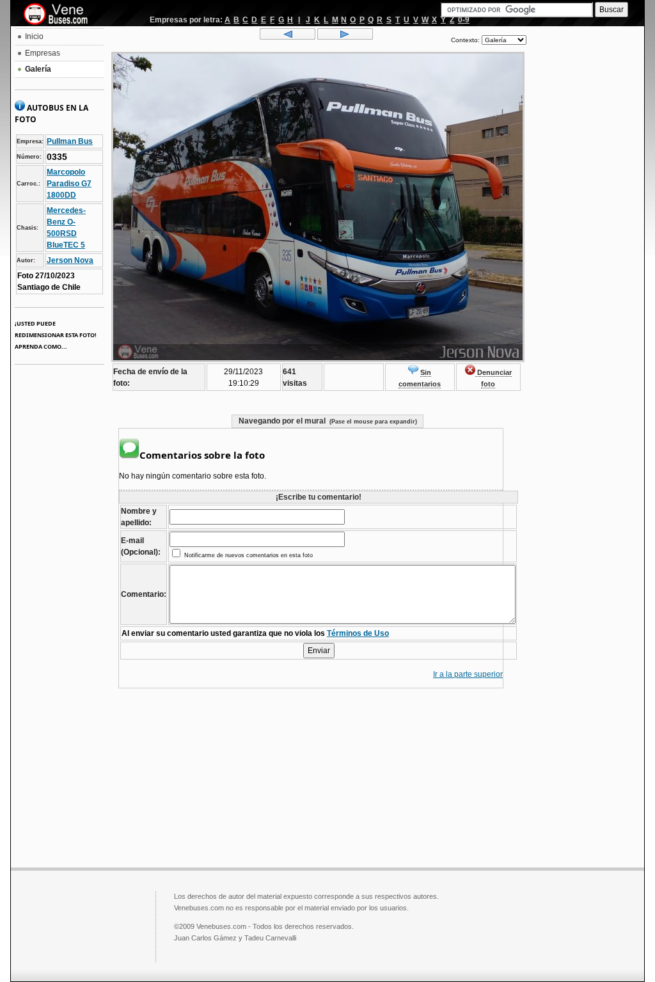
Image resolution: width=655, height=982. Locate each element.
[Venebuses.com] (60, 15)
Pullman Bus (70, 141)
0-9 (464, 19)
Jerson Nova (70, 260)
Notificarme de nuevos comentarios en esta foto (247, 555)
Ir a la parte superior (468, 674)
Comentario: (143, 594)
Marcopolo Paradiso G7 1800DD (69, 184)
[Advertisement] (585, 221)
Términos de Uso (358, 633)
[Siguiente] (345, 37)
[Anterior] (287, 37)
